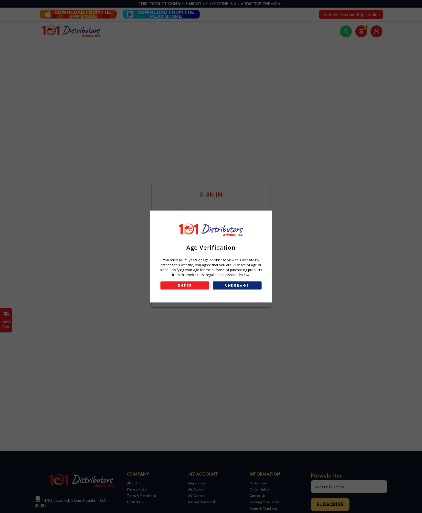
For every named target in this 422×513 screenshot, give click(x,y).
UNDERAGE (237, 285)
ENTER (185, 285)
